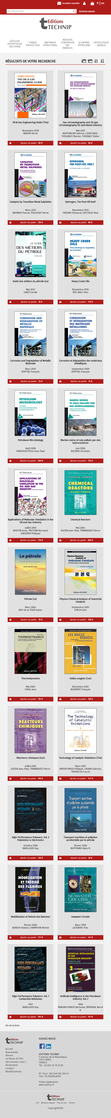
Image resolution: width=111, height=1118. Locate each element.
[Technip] (55, 28)
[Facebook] (42, 1046)
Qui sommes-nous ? (15, 1062)
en (102, 3)
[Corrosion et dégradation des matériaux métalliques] (80, 334)
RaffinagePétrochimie (50, 44)
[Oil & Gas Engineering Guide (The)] (31, 95)
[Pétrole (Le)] (31, 572)
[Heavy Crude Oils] (80, 254)
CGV (37, 1103)
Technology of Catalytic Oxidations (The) (80, 758)
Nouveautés (11, 1052)
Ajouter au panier (32, 143)
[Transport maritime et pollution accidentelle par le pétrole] (80, 810)
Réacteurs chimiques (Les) (30, 758)
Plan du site (62, 1103)
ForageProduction (33, 44)
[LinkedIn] (48, 1047)
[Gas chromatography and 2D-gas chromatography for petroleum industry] (80, 95)
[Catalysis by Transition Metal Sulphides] (31, 175)
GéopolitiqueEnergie (101, 44)
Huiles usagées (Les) (80, 678)
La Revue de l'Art (14, 1058)
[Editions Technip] (55, 1097)
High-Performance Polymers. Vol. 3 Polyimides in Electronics (30, 838)
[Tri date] (84, 62)
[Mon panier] (92, 4)
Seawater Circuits (80, 916)
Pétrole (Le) (30, 599)
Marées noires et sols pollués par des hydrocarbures (80, 441)
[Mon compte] (85, 3)
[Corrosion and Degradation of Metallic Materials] (31, 334)
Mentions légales (48, 1103)
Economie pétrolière (84, 44)
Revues (9, 1055)
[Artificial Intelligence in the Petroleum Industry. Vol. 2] (80, 969)
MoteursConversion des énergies (67, 43)
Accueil (9, 1049)
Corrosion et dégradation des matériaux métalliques (80, 362)
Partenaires (11, 1065)
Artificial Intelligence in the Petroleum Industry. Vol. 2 (80, 997)
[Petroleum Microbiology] (31, 413)
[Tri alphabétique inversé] (102, 62)
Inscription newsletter (71, 3)
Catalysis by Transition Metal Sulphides (30, 201)
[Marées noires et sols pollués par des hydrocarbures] (80, 413)
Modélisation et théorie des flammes (30, 916)
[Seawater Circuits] (80, 890)
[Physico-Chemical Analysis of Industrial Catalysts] (80, 572)
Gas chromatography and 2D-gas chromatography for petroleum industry (80, 124)
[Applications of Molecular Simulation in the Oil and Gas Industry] (31, 492)
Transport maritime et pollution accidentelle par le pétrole (80, 838)
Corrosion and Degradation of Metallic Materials (30, 362)
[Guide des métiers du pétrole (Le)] (31, 254)
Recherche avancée (87, 11)
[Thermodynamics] (31, 651)
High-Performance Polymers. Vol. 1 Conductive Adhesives (30, 997)
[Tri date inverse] (90, 62)
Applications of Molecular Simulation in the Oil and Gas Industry (30, 521)
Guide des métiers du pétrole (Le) (30, 281)
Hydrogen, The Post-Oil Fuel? (80, 201)
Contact (9, 1068)
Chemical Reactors (80, 519)
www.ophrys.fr (46, 1084)
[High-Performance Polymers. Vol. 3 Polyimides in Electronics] (31, 810)
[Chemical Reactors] (80, 492)
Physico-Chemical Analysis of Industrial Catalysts (80, 600)
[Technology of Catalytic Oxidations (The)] (80, 731)
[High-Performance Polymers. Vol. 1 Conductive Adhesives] (31, 969)
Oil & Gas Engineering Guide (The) (30, 122)
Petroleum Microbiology (30, 440)
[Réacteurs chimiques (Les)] (31, 731)
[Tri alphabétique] (96, 62)
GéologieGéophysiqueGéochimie (14, 44)
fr (98, 3)
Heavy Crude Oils (80, 281)
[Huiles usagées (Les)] (80, 651)
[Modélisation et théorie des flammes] (31, 890)
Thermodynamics (30, 678)
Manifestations (13, 1071)
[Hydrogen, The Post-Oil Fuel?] (80, 175)
